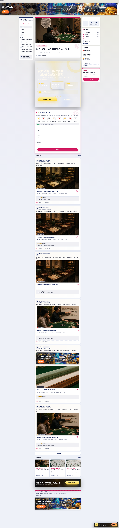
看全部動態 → (58, 453)
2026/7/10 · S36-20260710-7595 (45, 255)
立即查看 (114, 524)
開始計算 (57, 149)
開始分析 (91, 79)
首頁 (22, 27)
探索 (22, 29)
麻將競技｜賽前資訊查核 (25, 44)
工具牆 (49, 491)
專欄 (22, 34)
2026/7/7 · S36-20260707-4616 (45, 302)
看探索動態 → (85, 43)
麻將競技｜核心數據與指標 (26, 42)
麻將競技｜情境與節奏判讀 (26, 46)
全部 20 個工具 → (86, 65)
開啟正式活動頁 (47, 99)
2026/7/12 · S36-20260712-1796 (45, 209)
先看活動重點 (68, 99)
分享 (43, 202)
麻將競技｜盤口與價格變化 (26, 49)
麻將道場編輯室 (38, 55)
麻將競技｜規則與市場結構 (26, 39)
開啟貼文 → (47, 202)
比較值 (38, 135)
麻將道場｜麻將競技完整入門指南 (53, 49)
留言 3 (40, 202)
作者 (39, 491)
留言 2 (40, 448)
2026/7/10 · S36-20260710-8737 (45, 348)
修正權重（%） (40, 142)
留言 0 (40, 248)
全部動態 (79, 155)
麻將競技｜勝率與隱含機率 (26, 51)
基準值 (38, 127)
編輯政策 (42, 491)
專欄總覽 (79, 457)
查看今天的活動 (72, 482)
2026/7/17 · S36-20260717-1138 (45, 407)
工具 (22, 32)
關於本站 (36, 491)
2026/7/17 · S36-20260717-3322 (45, 161)
